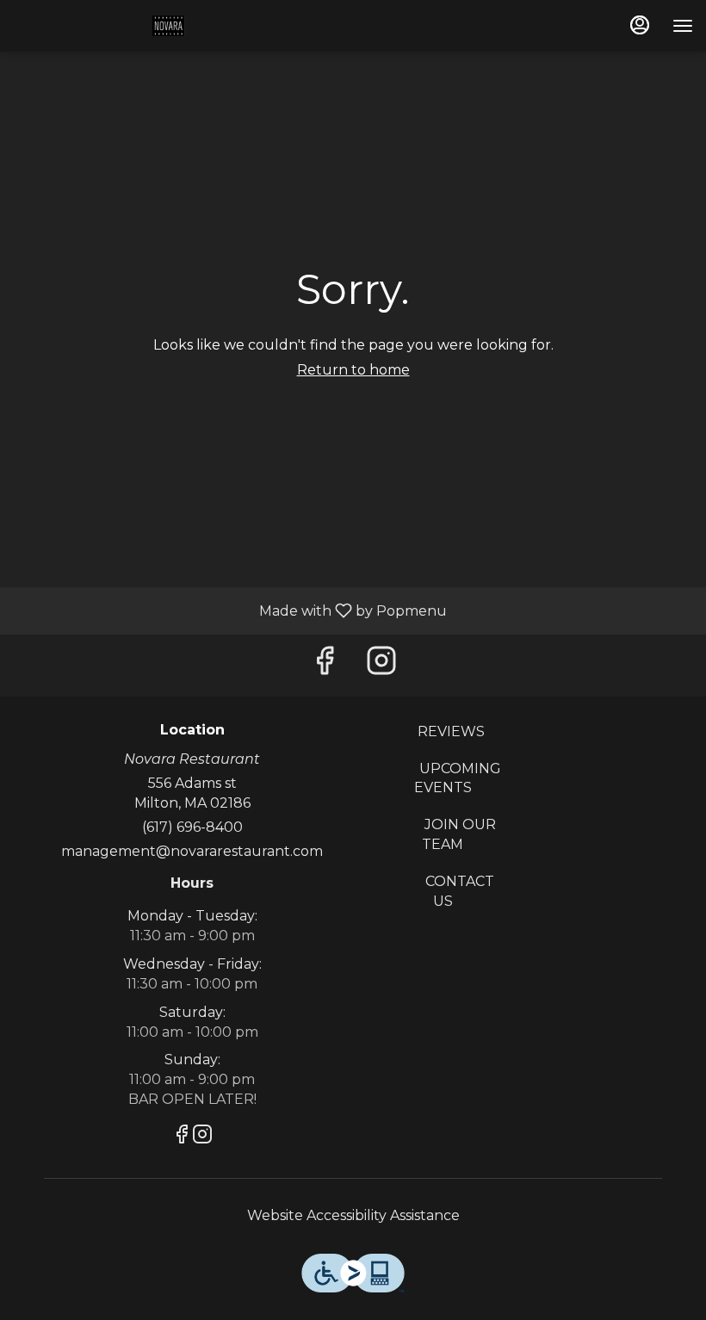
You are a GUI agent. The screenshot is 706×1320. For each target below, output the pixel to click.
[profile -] (639, 25)
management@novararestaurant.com (192, 851)
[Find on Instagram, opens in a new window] (381, 665)
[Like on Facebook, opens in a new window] (324, 665)
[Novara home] (101, 25)
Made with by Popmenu (230, 610)
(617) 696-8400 (192, 827)
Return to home (353, 370)
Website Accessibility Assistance (353, 1215)
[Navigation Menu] (683, 25)
